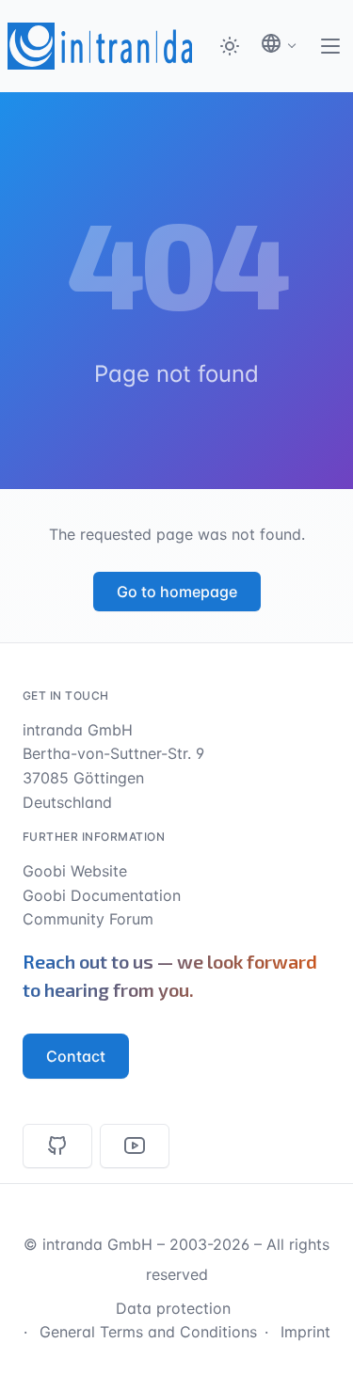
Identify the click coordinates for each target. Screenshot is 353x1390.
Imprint (305, 1331)
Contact (75, 1056)
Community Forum (88, 918)
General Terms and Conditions (148, 1331)
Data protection (173, 1308)
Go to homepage (177, 591)
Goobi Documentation (102, 895)
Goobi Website (75, 870)
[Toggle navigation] (330, 46)
